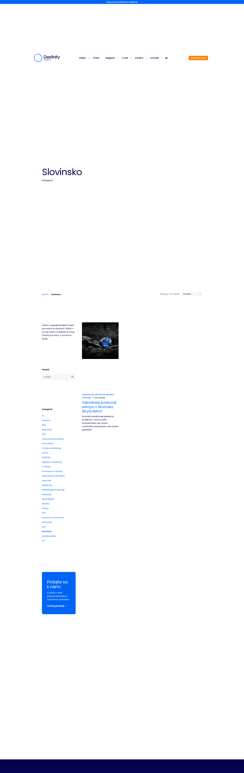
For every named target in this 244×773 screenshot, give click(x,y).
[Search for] (59, 377)
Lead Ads (46, 480)
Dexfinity (46, 457)
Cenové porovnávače (53, 438)
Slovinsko (47, 531)
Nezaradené (48, 499)
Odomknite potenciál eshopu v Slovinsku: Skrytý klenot (99, 407)
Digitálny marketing (52, 462)
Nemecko (47, 494)
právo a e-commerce (53, 517)
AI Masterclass (198, 58)
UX (43, 540)
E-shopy (46, 466)
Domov (45, 294)
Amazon (46, 420)
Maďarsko (47, 485)
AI (43, 415)
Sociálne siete (49, 536)
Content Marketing (51, 448)
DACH (45, 452)
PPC (44, 512)
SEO (44, 526)
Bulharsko (47, 429)
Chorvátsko (48, 443)
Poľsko (45, 508)
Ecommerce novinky (52, 471)
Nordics (45, 503)
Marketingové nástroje (53, 489)
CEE (44, 434)
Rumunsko (47, 522)
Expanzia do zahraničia (53, 475)
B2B (44, 425)
